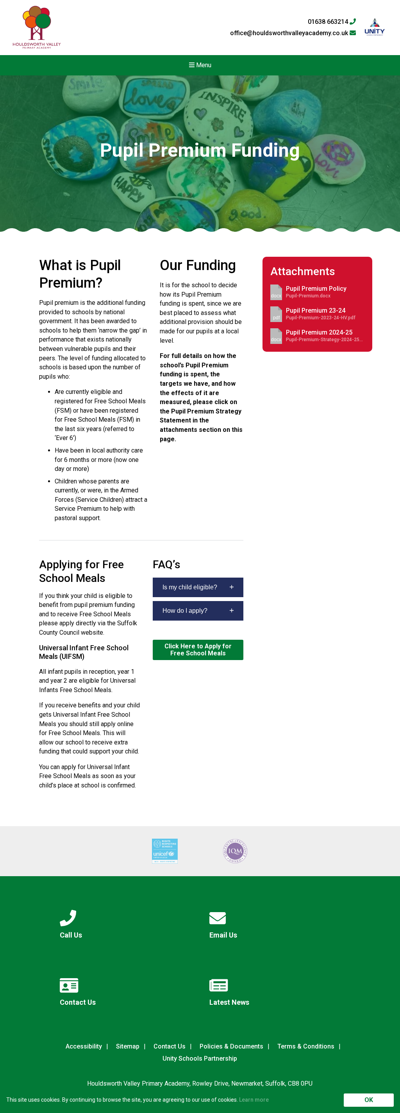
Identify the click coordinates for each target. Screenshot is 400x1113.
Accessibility (84, 1046)
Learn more (254, 1100)
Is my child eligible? (189, 587)
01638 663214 (329, 21)
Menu (203, 65)
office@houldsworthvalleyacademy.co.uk (290, 33)
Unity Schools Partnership (199, 1058)
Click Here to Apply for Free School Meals (198, 649)
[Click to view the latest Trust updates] (375, 27)
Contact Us (170, 1046)
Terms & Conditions (305, 1046)
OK (368, 1100)
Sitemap (127, 1046)
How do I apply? (184, 610)
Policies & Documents (231, 1046)
